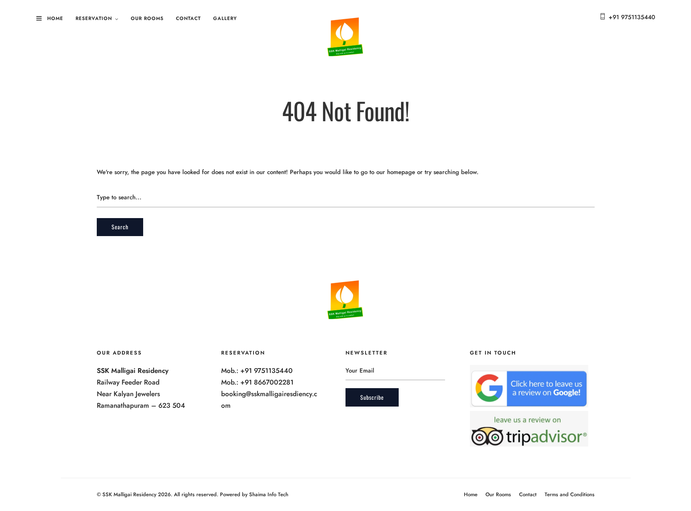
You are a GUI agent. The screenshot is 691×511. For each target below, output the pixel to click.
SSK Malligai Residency (129, 494)
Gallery (225, 18)
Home (55, 18)
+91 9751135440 (632, 17)
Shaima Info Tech (268, 494)
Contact (188, 18)
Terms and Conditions (570, 494)
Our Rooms (147, 18)
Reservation (94, 18)
